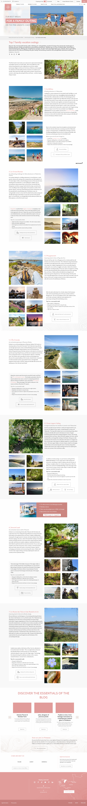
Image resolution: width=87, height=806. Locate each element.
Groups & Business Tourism (67, 1)
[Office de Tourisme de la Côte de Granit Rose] (8, 6)
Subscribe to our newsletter (66, 781)
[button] (82, 4)
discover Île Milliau (70, 110)
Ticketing (78, 1)
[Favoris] (80, 4)
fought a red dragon (27, 208)
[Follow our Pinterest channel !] (49, 797)
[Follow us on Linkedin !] (52, 797)
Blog (58, 1)
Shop (84, 1)
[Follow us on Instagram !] (34, 797)
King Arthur (13, 208)
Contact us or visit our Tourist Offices (20, 783)
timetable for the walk (56, 138)
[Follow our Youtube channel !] (45, 797)
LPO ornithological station (18, 377)
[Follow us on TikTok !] (42, 797)
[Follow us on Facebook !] (38, 797)
